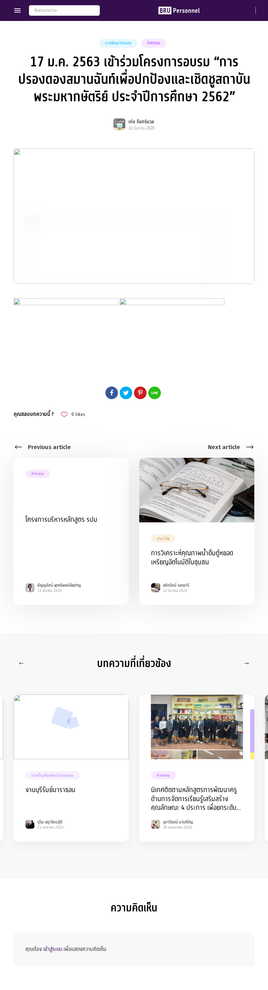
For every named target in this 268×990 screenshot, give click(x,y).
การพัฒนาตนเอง (118, 43)
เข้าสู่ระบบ (52, 949)
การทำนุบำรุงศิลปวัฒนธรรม (52, 775)
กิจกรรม (153, 43)
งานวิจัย (163, 538)
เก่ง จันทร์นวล (141, 121)
